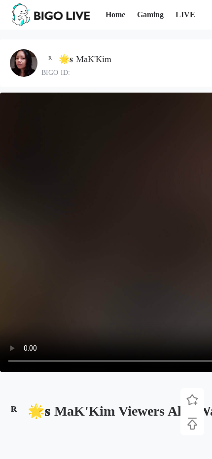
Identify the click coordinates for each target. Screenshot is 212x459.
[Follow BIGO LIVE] (192, 400)
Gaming (150, 14)
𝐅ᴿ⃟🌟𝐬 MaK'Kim (76, 59)
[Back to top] (192, 423)
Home (115, 14)
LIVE (185, 14)
